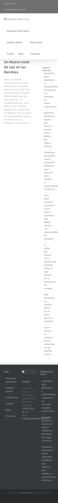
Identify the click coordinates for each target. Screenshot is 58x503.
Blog (8, 410)
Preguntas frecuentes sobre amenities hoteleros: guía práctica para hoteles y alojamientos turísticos (47, 464)
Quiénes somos (10, 390)
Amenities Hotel (26, 493)
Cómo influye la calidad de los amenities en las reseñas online (49, 341)
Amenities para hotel (11, 380)
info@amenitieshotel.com (15, 10)
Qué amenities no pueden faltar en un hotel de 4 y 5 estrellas (49, 308)
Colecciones (11, 397)
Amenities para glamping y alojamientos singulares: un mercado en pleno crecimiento (47, 396)
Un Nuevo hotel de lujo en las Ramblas (17, 67)
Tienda (9, 403)
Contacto (10, 416)
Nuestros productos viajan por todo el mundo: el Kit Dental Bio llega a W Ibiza (49, 130)
